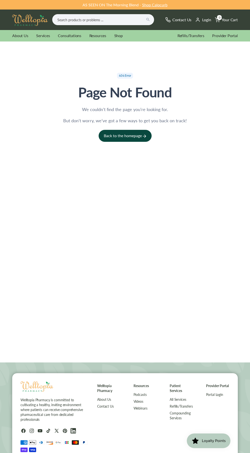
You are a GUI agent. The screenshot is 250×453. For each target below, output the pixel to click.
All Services (178, 399)
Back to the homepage (123, 135)
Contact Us (105, 406)
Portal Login (214, 394)
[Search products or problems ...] (148, 19)
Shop (118, 35)
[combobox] (103, 19)
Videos (138, 401)
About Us (20, 35)
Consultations (69, 35)
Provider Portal (225, 35)
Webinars (140, 408)
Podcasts (140, 394)
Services (43, 35)
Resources (97, 35)
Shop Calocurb (154, 4)
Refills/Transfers (190, 35)
